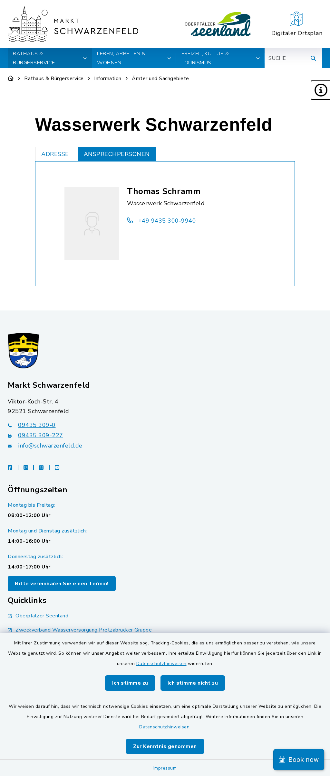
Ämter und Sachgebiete (160, 78)
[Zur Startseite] (11, 78)
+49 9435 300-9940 (167, 221)
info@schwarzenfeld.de (50, 445)
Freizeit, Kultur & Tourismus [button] (205, 58)
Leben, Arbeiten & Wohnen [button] (121, 58)
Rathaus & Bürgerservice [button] (34, 58)
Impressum (165, 768)
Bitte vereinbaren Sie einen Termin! (62, 583)
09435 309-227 (40, 435)
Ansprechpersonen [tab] (117, 154)
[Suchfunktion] (313, 58)
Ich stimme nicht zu (193, 683)
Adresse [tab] (55, 154)
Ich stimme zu (130, 683)
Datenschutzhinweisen (161, 664)
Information (107, 78)
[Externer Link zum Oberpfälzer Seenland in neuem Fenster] (218, 24)
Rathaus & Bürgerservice (54, 78)
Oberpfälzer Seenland (41, 615)
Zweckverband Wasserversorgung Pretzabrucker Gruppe (83, 629)
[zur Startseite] (73, 24)
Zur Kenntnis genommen (165, 746)
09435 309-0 (37, 425)
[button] (320, 90)
